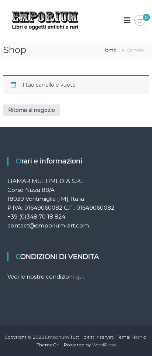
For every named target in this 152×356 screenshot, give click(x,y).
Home (109, 50)
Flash (136, 337)
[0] (140, 20)
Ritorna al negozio (31, 110)
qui (79, 276)
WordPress (104, 344)
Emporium (57, 337)
